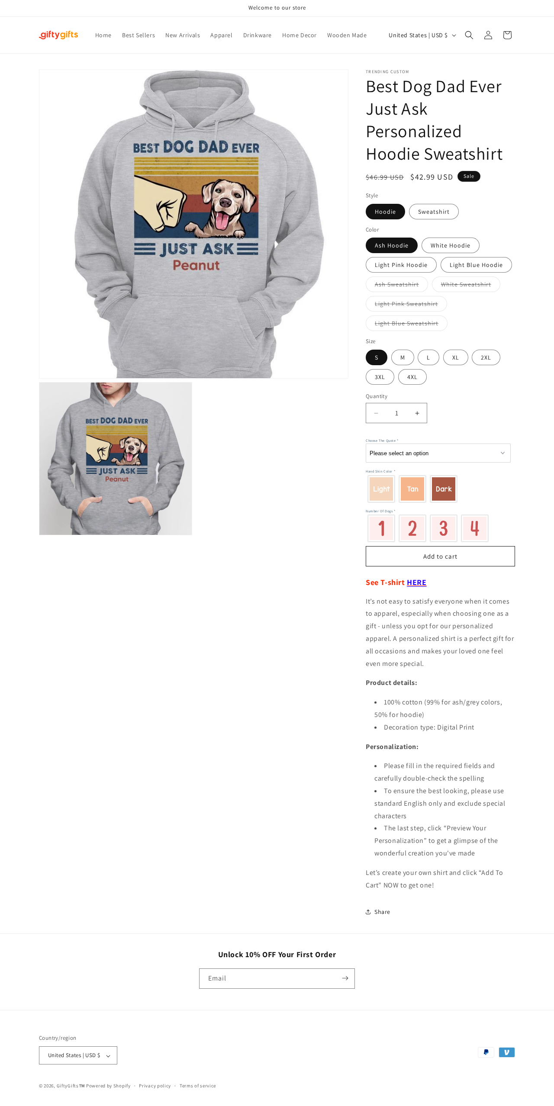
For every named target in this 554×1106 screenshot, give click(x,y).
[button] (469, 35)
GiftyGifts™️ (71, 1086)
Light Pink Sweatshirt (411, 305)
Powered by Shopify (108, 1086)
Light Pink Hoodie (401, 265)
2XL (486, 357)
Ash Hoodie (392, 245)
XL (455, 357)
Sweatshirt (434, 211)
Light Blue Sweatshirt (411, 325)
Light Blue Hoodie (476, 265)
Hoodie (385, 211)
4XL (412, 377)
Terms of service (198, 1086)
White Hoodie (450, 245)
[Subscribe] (344, 978)
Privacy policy (155, 1086)
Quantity (376, 396)
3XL (380, 377)
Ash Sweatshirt (401, 286)
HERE (416, 582)
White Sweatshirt (470, 286)
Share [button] (382, 912)
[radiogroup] (438, 488)
